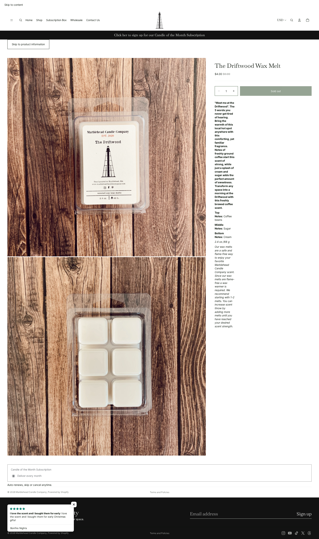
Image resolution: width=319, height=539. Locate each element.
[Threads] (309, 533)
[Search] (21, 20)
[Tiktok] (296, 533)
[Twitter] (303, 533)
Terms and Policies (159, 492)
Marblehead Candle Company (31, 492)
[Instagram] (283, 533)
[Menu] (11, 20)
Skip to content (13, 4)
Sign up (304, 513)
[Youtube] (290, 533)
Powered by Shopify (58, 492)
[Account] (299, 20)
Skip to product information (28, 44)
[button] (74, 504)
